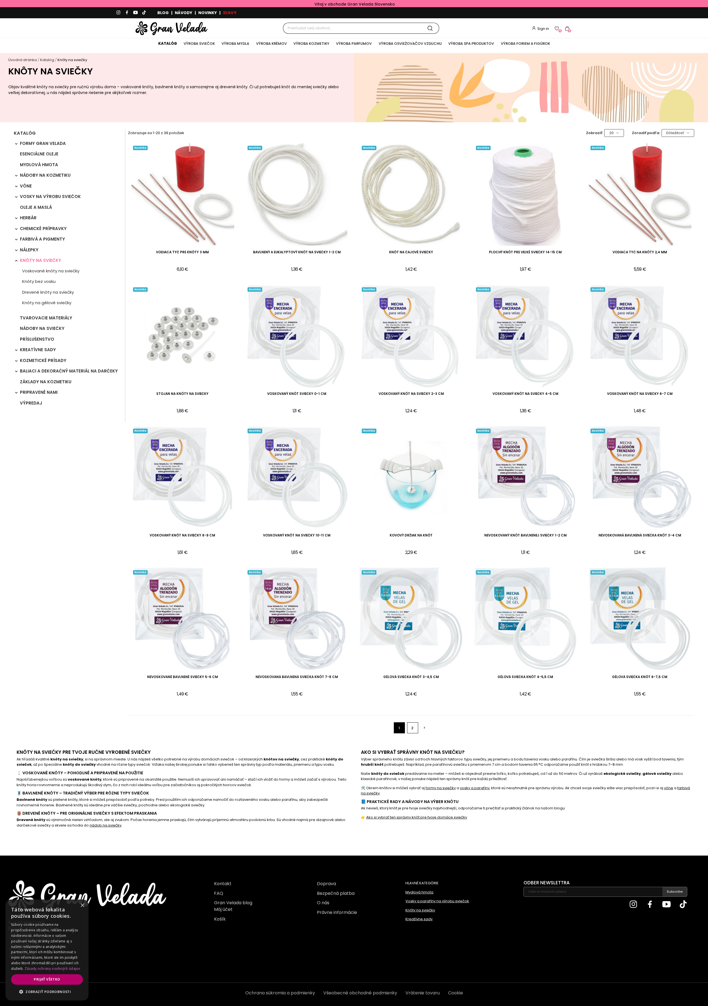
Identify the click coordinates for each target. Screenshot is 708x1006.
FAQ (218, 893)
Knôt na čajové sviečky (411, 252)
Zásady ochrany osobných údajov (52, 968)
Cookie (455, 993)
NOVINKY (207, 12)
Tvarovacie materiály (46, 318)
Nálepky (29, 250)
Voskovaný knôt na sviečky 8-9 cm (182, 535)
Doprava (326, 883)
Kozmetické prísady (43, 360)
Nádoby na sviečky (42, 328)
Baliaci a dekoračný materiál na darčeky (69, 371)
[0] (556, 28)
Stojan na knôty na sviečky (182, 394)
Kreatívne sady (38, 350)
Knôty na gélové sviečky (46, 303)
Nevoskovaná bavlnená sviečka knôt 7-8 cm (297, 677)
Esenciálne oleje (39, 154)
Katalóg (25, 133)
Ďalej (424, 728)
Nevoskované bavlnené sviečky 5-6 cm (182, 677)
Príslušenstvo (37, 339)
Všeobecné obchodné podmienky (360, 993)
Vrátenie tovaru (422, 993)
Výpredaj (31, 403)
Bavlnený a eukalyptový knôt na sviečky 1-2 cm (297, 252)
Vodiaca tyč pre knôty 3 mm (182, 252)
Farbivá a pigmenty (42, 239)
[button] (47, 991)
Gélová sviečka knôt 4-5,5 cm (525, 677)
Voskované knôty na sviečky (50, 271)
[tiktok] (144, 12)
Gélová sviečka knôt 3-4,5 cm (411, 677)
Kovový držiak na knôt (411, 535)
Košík (220, 919)
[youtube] (135, 12)
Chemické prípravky (43, 228)
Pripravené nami (39, 392)
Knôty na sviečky (40, 260)
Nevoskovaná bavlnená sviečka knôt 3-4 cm (639, 535)
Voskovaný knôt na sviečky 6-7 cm (640, 394)
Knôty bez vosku (39, 281)
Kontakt (222, 883)
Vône (26, 186)
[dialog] (47, 950)
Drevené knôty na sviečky (48, 292)
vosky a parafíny (475, 788)
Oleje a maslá (36, 207)
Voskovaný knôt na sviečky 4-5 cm (525, 394)
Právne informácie (337, 912)
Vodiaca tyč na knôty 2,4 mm (640, 252)
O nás (323, 903)
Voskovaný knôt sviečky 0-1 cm (296, 394)
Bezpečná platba (336, 893)
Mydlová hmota (39, 165)
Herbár (28, 218)
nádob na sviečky (105, 825)
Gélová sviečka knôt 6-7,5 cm (639, 677)
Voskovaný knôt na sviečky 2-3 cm (411, 394)
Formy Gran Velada (43, 143)
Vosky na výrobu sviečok (50, 196)
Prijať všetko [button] (47, 979)
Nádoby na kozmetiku (45, 175)
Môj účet (223, 909)
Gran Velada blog (233, 903)
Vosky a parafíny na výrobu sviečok (437, 901)
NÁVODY (183, 12)
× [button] (82, 905)
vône (668, 788)
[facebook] (127, 12)
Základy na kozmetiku (45, 382)
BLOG (163, 12)
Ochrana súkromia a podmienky (280, 993)
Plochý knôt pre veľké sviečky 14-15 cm (525, 252)
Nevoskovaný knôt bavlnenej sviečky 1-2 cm (525, 535)
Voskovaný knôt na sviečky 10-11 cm (296, 535)
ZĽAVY (230, 12)
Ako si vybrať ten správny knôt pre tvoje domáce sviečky (416, 817)
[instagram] (118, 12)
